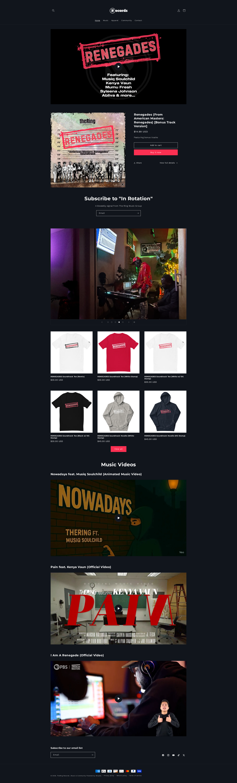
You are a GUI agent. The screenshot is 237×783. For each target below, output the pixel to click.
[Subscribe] (138, 213)
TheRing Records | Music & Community (71, 776)
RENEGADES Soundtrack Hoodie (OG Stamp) (164, 436)
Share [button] (139, 163)
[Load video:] (118, 66)
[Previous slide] (102, 322)
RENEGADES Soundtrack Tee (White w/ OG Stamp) (164, 378)
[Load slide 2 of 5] (112, 322)
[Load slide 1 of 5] (108, 322)
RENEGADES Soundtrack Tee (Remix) (68, 377)
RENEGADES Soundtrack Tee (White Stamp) (118, 377)
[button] (53, 10)
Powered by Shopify (94, 776)
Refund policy (122, 775)
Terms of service (135, 775)
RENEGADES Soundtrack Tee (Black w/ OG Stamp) (70, 437)
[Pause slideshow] (135, 322)
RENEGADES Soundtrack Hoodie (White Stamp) (116, 437)
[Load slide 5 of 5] (123, 322)
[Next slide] (129, 322)
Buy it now (155, 152)
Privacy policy (109, 775)
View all (118, 449)
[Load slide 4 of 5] (119, 322)
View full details (167, 163)
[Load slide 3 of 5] (115, 322)
